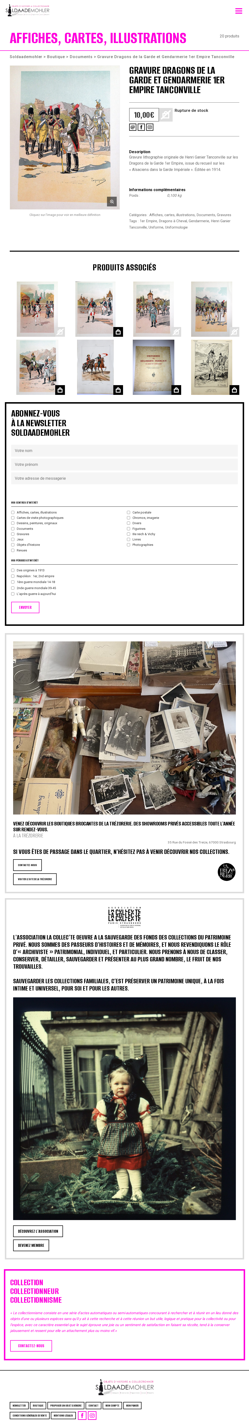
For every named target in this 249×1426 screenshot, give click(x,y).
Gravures (224, 215)
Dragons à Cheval (173, 221)
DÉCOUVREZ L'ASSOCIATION (38, 1231)
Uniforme (156, 227)
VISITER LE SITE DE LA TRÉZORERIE (35, 879)
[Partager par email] (132, 127)
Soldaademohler (26, 56)
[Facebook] (141, 127)
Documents (81, 56)
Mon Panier (132, 1406)
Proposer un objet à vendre (65, 1406)
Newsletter (19, 1406)
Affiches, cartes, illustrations (172, 215)
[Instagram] (149, 127)
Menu (238, 9)
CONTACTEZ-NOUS (27, 865)
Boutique (56, 56)
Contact (93, 1406)
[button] (65, 137)
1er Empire (148, 221)
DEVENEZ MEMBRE (31, 1245)
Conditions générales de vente (30, 1415)
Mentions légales (63, 1415)
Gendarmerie (199, 221)
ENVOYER (25, 607)
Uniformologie (176, 227)
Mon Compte (112, 1406)
